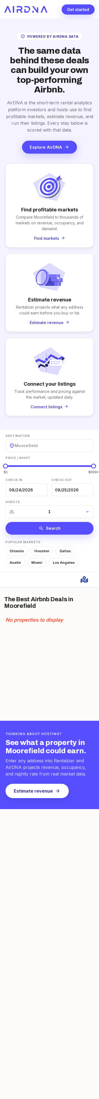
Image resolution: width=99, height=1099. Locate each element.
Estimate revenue (37, 791)
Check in (14, 480)
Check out (61, 480)
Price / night (18, 458)
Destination (18, 436)
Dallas (65, 551)
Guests (13, 502)
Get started (78, 9)
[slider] (5, 466)
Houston (41, 551)
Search (50, 528)
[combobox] (15, 445)
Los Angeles (64, 562)
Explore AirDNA (49, 147)
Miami (36, 562)
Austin (15, 562)
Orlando (17, 551)
